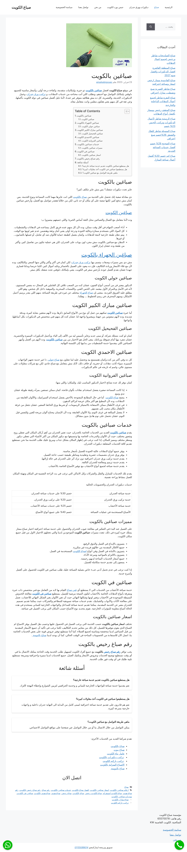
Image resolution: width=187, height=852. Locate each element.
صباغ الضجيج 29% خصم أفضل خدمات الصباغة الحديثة (162, 147)
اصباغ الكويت (80, 551)
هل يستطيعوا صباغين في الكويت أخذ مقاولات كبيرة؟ (104, 169)
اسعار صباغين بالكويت (91, 155)
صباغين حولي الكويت (91, 126)
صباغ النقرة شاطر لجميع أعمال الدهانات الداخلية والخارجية (162, 101)
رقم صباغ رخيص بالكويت (88, 158)
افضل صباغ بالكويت (80, 790)
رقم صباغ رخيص (112, 651)
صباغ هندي (55, 793)
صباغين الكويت (88, 119)
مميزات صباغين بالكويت (92, 148)
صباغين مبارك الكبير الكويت (90, 130)
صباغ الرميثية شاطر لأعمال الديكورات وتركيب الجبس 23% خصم (161, 122)
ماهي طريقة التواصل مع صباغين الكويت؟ (100, 173)
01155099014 (81, 847)
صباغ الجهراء (86, 292)
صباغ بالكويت (80, 196)
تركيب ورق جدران (81, 262)
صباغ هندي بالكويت (42, 793)
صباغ (156, 7)
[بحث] (151, 26)
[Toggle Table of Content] (125, 111)
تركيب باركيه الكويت (120, 802)
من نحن (97, 7)
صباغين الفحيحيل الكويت (92, 133)
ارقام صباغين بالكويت (119, 790)
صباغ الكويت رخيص (93, 793)
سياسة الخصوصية (64, 7)
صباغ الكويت (21, 7)
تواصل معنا (83, 7)
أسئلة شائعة (82, 162)
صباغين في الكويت (86, 151)
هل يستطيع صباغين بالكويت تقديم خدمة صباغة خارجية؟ (105, 166)
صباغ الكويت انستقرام (112, 793)
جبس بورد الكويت (115, 7)
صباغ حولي (53, 359)
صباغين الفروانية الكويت (92, 141)
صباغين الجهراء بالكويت (88, 122)
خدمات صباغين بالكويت (88, 144)
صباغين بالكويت (84, 115)
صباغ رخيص (67, 793)
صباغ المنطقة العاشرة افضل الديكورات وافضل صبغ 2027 (162, 71)
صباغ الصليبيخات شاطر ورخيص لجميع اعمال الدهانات (163, 59)
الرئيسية (168, 7)
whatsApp (7, 845)
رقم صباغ (46, 790)
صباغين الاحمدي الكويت (88, 137)
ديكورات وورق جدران (138, 7)
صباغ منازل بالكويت (120, 799)
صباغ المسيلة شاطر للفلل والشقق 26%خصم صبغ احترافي (161, 135)
